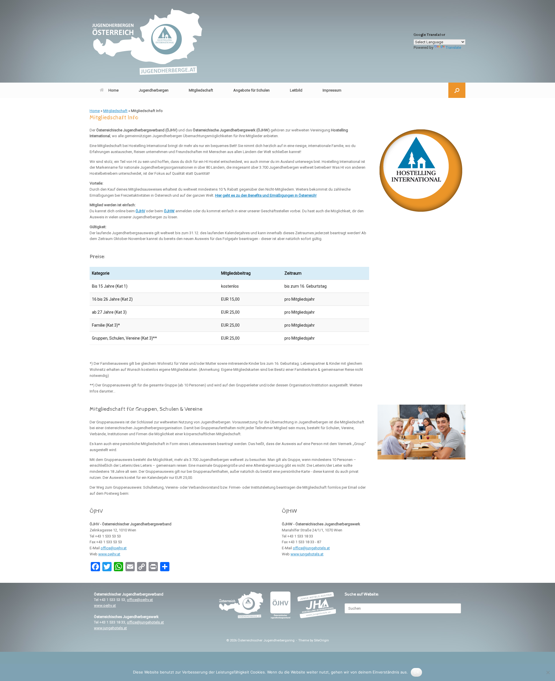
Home (113, 90)
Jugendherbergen (154, 90)
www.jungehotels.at (307, 554)
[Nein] (548, 672)
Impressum (332, 90)
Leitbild (296, 90)
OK (416, 672)
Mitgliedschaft (201, 90)
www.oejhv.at (109, 554)
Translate (453, 47)
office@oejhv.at (114, 548)
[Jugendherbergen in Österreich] (147, 41)
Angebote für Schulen (251, 90)
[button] (456, 90)
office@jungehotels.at (311, 548)
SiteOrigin (321, 640)
